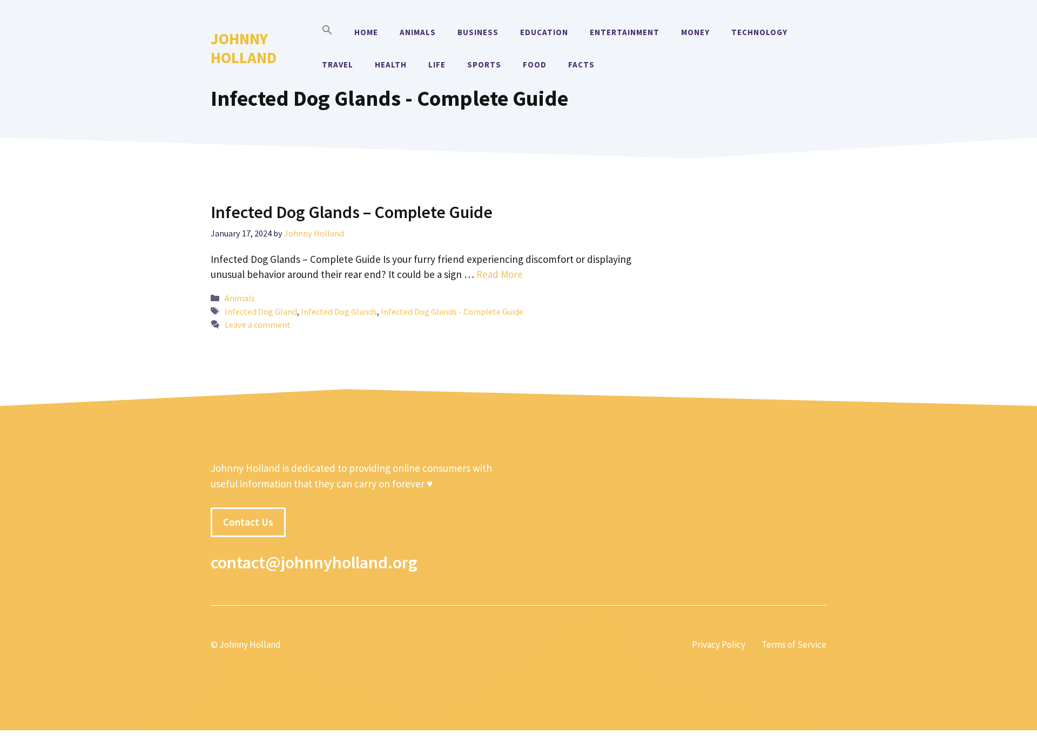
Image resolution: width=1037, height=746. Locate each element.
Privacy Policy (718, 644)
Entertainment (624, 32)
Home (366, 32)
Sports (484, 64)
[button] (327, 32)
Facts (581, 64)
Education (544, 32)
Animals (418, 32)
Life (437, 64)
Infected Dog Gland (261, 311)
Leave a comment (258, 324)
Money (695, 32)
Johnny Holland (244, 48)
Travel (337, 64)
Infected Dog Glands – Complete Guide (352, 212)
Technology (759, 32)
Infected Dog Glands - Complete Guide (452, 311)
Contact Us (248, 522)
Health (391, 64)
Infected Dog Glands (339, 311)
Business (478, 32)
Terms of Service (794, 644)
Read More (499, 274)
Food (535, 64)
